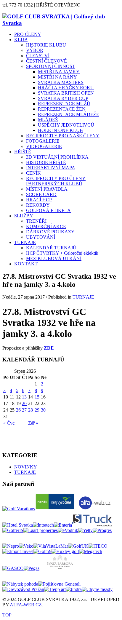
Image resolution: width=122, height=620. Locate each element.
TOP (7, 614)
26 (18, 409)
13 (24, 396)
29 (37, 409)
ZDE (49, 347)
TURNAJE (83, 296)
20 (24, 403)
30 (43, 409)
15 (37, 396)
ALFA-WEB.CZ (26, 604)
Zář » (33, 422)
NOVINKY (25, 466)
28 (30, 409)
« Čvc (9, 422)
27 (24, 409)
